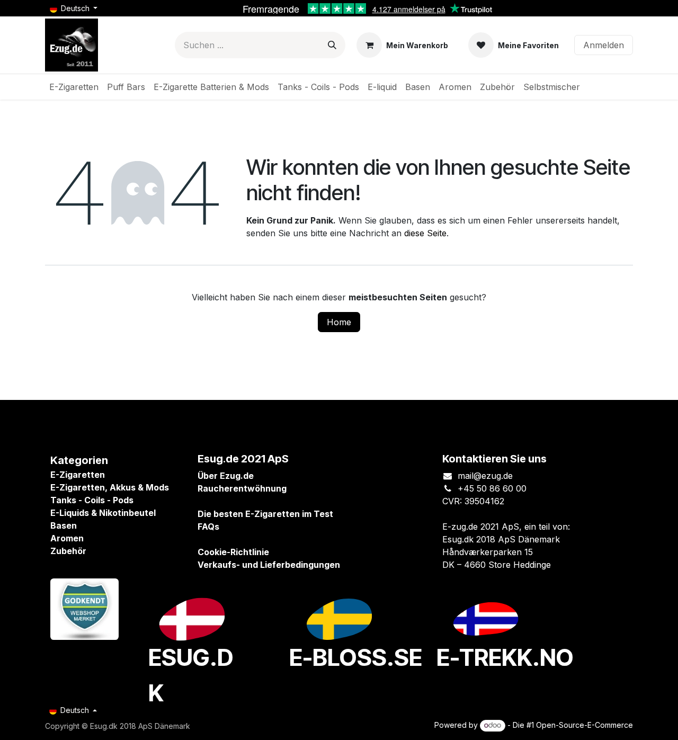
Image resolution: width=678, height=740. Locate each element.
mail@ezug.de (485, 475)
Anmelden (603, 45)
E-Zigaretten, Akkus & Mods (109, 487)
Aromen (67, 538)
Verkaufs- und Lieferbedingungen (269, 564)
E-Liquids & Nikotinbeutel (103, 512)
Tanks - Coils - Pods (91, 500)
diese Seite (425, 233)
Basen (63, 525)
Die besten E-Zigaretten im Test (265, 514)
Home (339, 322)
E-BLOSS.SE (355, 657)
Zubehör (68, 551)
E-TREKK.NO (505, 657)
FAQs (208, 526)
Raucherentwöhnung (242, 488)
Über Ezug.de (226, 475)
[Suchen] (332, 45)
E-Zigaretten (77, 474)
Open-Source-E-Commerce (584, 724)
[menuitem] (74, 86)
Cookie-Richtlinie (233, 552)
